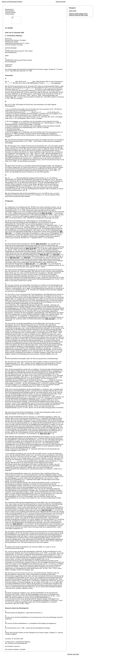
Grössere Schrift (60, 1)
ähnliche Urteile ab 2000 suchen (78, 15)
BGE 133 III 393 (41, 244)
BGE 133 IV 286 (45, 433)
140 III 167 (27, 257)
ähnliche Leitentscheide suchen (78, 13)
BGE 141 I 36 (44, 254)
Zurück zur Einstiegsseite (9, 1)
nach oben (76, 654)
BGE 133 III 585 (31, 248)
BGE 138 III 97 (17, 524)
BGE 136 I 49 (30, 263)
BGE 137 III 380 (46, 213)
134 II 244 (43, 263)
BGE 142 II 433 (14, 257)
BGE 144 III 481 (46, 510)
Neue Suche (72, 11)
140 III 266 (56, 254)
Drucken (19, 1)
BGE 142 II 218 (49, 319)
